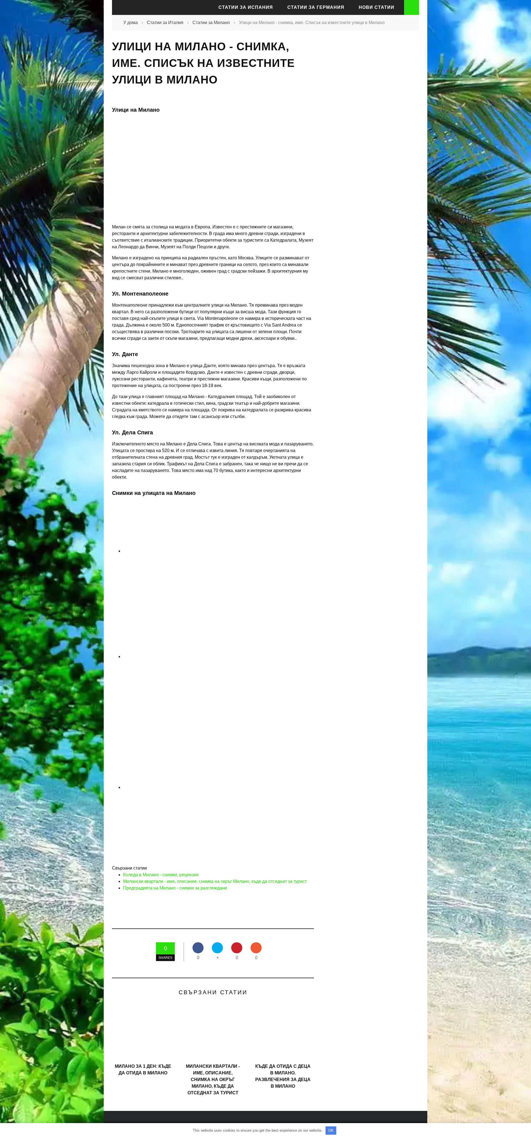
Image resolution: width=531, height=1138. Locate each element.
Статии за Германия (315, 7)
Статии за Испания (245, 7)
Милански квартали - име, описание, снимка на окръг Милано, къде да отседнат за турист (215, 881)
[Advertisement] (367, 137)
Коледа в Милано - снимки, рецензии (161, 874)
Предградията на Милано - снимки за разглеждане (175, 888)
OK (331, 1130)
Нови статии (376, 7)
